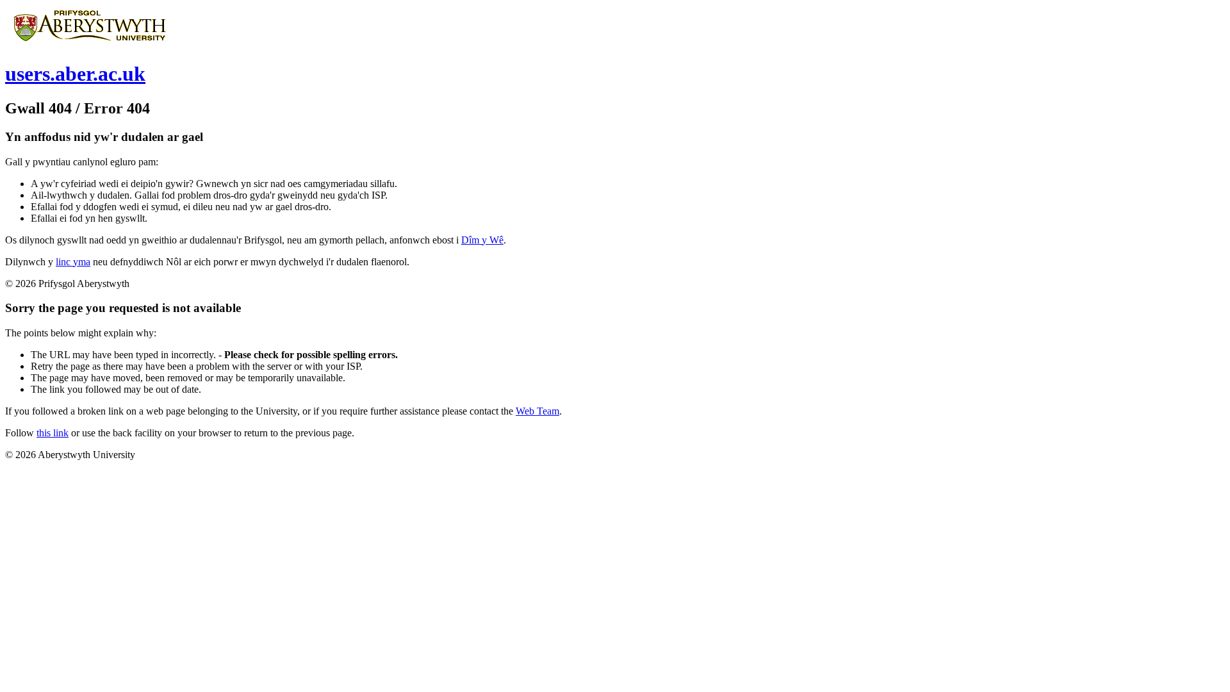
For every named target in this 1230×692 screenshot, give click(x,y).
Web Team (537, 411)
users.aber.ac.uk (75, 73)
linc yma (73, 261)
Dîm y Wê (482, 240)
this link (53, 432)
